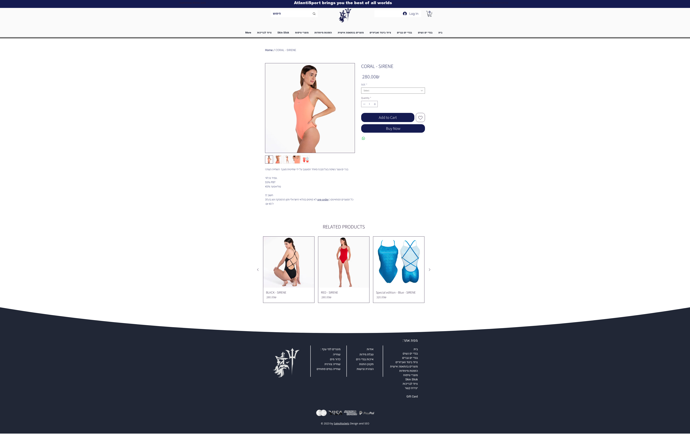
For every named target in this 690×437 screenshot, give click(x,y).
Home (269, 50)
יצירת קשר (411, 388)
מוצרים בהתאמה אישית (404, 366)
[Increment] (375, 104)
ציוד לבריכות (410, 384)
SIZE (364, 84)
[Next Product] (429, 269)
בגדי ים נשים (410, 353)
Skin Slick (411, 379)
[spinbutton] (369, 104)
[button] (429, 14)
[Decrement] (364, 104)
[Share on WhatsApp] (363, 138)
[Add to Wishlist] (420, 117)
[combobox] (393, 91)
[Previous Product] (258, 269)
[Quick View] (288, 262)
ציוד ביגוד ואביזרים (406, 362)
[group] (344, 269)
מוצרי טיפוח (410, 375)
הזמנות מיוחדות (408, 371)
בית (416, 349)
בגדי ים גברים (410, 358)
